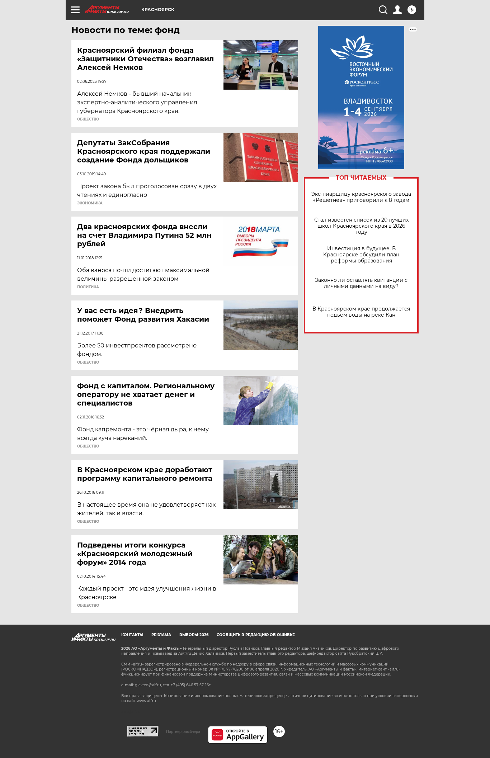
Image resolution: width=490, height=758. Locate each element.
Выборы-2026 (193, 635)
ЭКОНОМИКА (90, 203)
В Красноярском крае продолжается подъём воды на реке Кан (361, 312)
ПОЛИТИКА (88, 287)
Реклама (161, 635)
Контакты (132, 635)
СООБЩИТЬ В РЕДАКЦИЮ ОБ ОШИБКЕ (256, 635)
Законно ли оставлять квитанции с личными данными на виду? (361, 283)
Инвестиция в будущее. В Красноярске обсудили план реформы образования (361, 255)
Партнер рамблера (183, 731)
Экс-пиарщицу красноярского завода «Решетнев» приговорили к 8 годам (361, 197)
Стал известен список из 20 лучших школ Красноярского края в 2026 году (361, 226)
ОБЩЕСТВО (88, 119)
